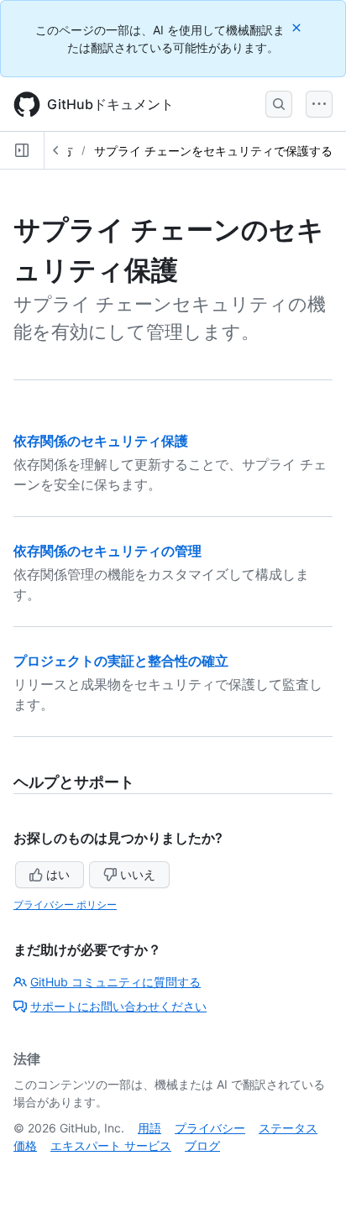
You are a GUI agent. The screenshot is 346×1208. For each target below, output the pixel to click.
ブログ (202, 1145)
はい (58, 874)
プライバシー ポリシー (65, 904)
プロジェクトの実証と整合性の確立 (120, 660)
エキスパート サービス (110, 1145)
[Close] (298, 27)
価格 (25, 1145)
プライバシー (210, 1128)
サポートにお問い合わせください (118, 1006)
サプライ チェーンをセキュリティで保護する (213, 151)
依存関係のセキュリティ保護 (100, 440)
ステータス (288, 1128)
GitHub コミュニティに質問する (115, 982)
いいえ (137, 874)
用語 (149, 1128)
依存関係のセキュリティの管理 (107, 550)
